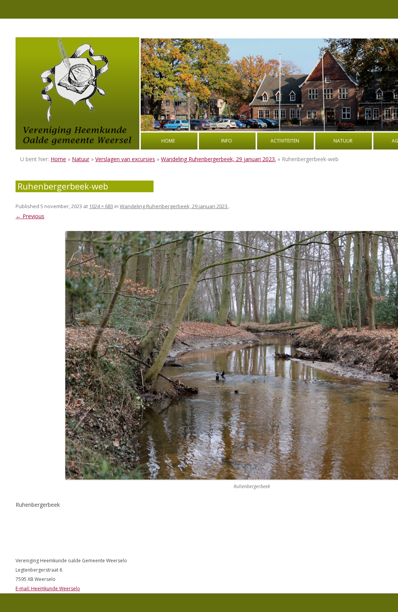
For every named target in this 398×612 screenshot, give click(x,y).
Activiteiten (285, 140)
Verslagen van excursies (125, 159)
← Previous (30, 216)
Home (168, 140)
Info (226, 140)
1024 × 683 (101, 206)
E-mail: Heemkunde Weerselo (48, 588)
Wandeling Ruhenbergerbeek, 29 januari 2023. (218, 159)
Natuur (343, 140)
